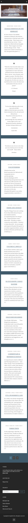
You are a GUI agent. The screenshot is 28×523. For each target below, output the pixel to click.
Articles (13, 392)
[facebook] (14, 519)
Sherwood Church (7, 509)
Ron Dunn (5, 506)
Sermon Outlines (10, 26)
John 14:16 (5, 473)
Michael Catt (12, 425)
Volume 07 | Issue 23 (17, 26)
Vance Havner (6, 503)
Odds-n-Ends (10, 164)
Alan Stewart (8, 392)
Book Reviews (10, 314)
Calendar (10, 243)
